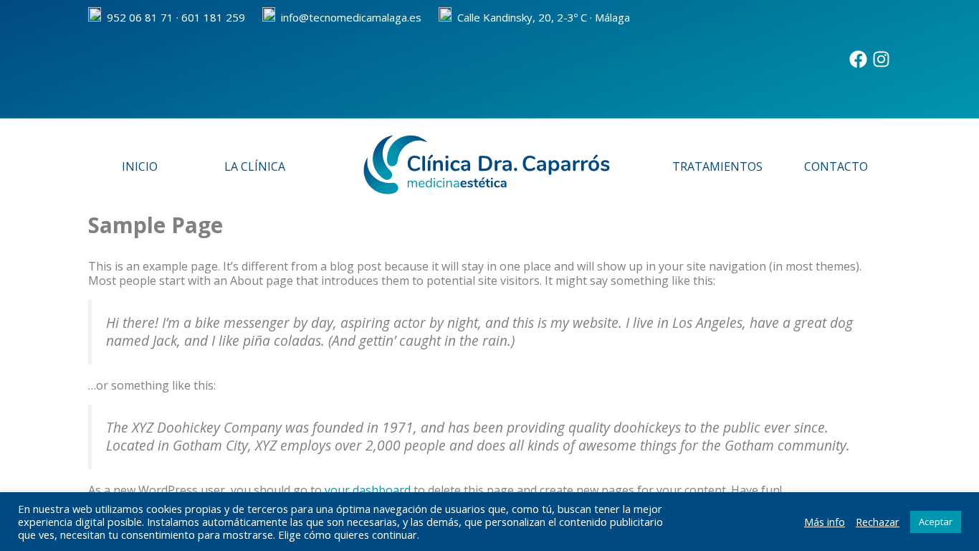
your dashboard (368, 490)
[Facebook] (858, 59)
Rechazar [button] (877, 521)
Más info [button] (824, 521)
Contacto (836, 166)
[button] (720, 166)
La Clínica (254, 166)
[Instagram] (881, 59)
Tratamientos (717, 166)
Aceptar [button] (935, 521)
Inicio (140, 166)
